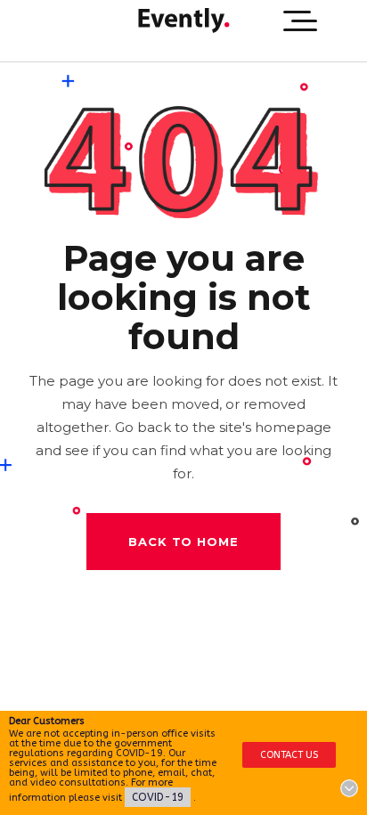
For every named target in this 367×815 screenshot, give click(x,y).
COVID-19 (158, 797)
